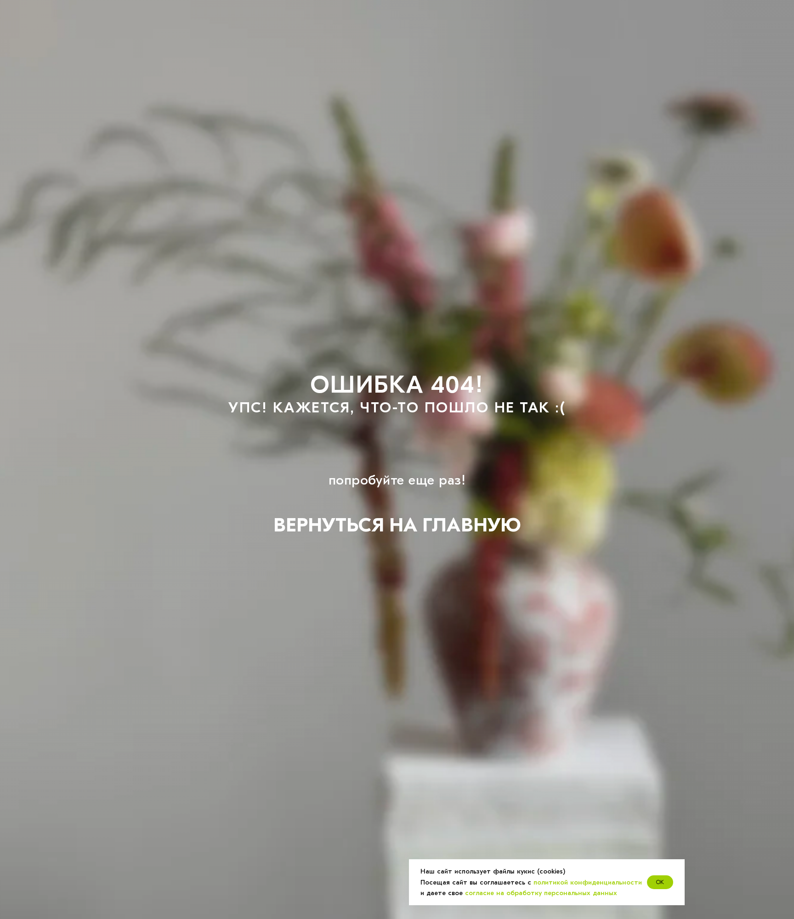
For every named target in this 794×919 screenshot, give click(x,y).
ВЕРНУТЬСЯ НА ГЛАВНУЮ (397, 525)
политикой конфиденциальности (587, 882)
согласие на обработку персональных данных (541, 893)
